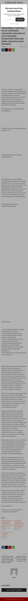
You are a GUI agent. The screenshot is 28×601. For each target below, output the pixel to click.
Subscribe (20, 19)
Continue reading (14, 23)
